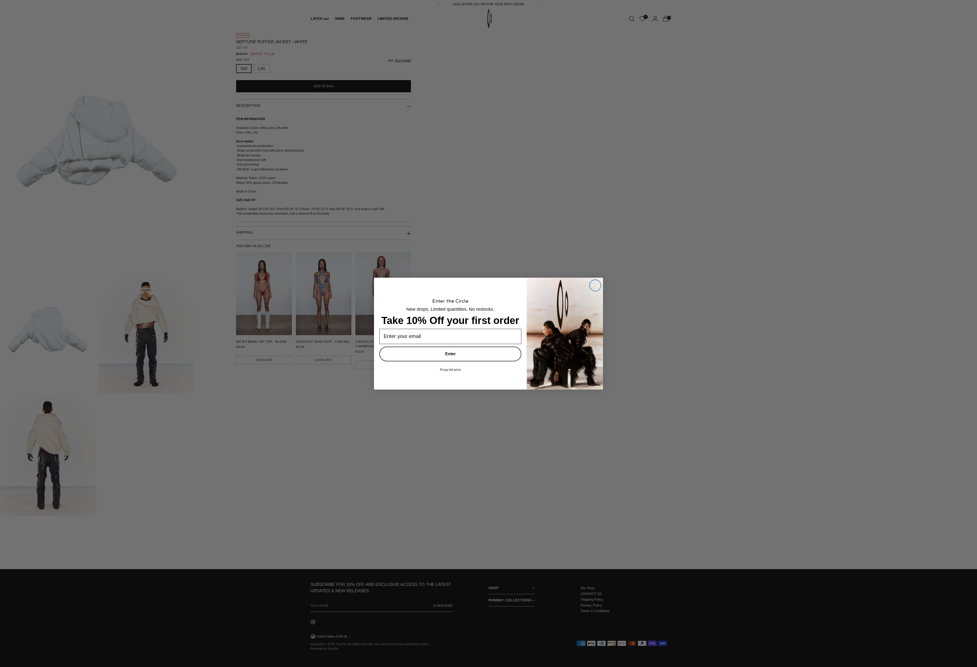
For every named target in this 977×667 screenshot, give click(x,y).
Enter (450, 354)
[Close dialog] (595, 285)
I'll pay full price (450, 370)
